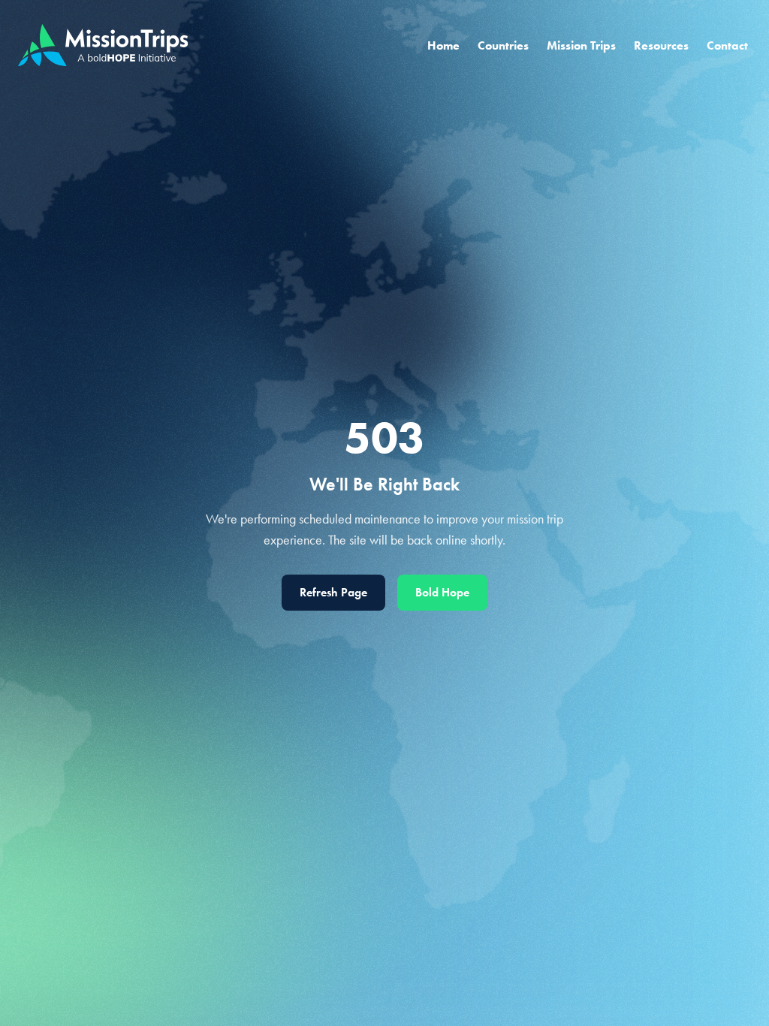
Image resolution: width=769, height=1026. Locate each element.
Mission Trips (581, 45)
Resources (661, 45)
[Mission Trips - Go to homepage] (103, 45)
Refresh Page (333, 592)
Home (443, 45)
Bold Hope (442, 592)
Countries (503, 45)
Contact (727, 45)
